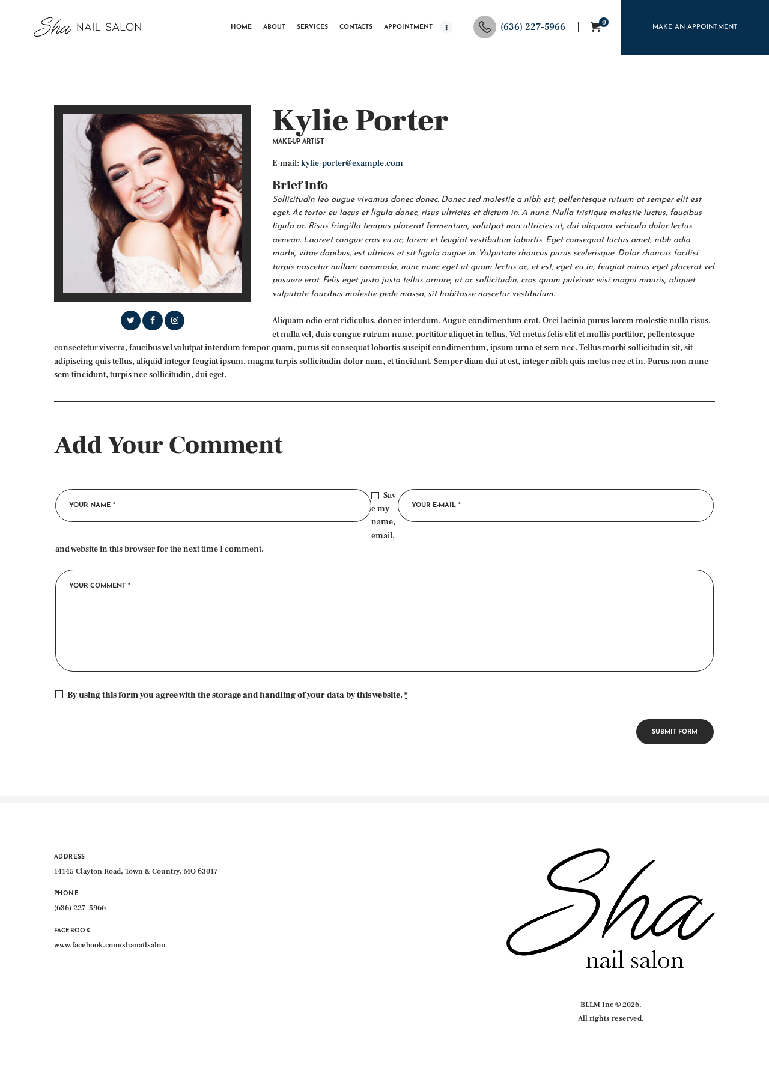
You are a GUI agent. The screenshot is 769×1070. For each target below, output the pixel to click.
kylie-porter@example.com (352, 163)
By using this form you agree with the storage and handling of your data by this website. (237, 695)
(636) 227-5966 (80, 908)
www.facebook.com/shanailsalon (110, 945)
